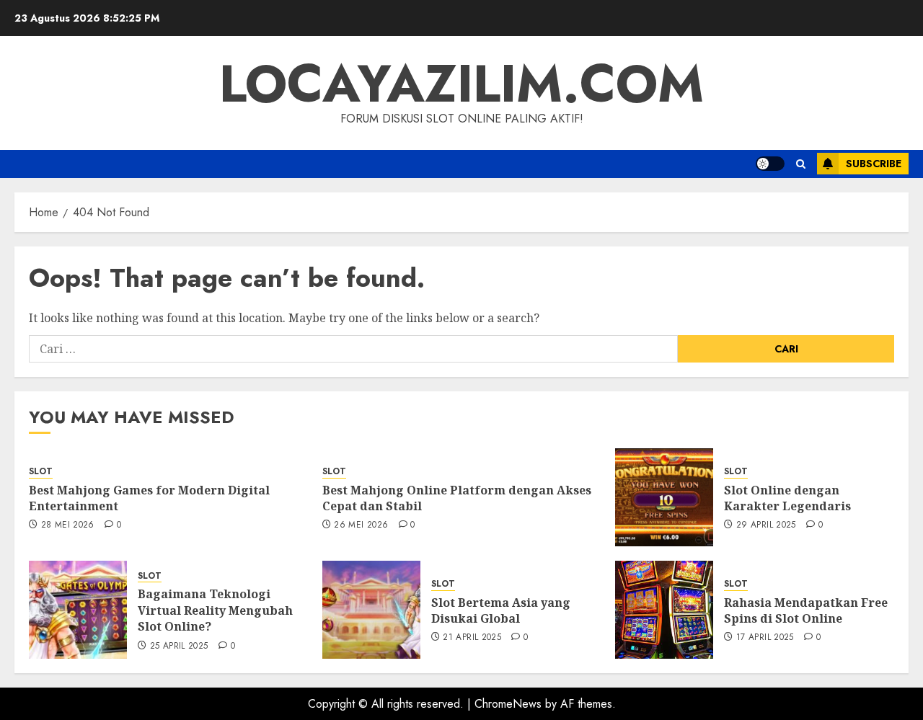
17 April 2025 (765, 638)
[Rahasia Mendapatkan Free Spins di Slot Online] (664, 610)
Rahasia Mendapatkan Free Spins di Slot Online (806, 610)
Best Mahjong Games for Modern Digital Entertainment (149, 498)
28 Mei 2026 (67, 525)
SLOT (41, 472)
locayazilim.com (461, 83)
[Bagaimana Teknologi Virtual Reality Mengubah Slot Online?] (78, 610)
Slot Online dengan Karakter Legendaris (787, 498)
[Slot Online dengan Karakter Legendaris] (664, 497)
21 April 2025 (472, 638)
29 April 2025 (766, 525)
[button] (801, 164)
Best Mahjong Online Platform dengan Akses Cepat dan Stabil (456, 498)
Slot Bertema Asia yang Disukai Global (500, 610)
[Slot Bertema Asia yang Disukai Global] (371, 610)
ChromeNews (508, 703)
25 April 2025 (179, 646)
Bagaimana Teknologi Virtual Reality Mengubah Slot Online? (215, 610)
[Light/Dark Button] (770, 163)
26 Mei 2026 (361, 525)
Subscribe (873, 163)
